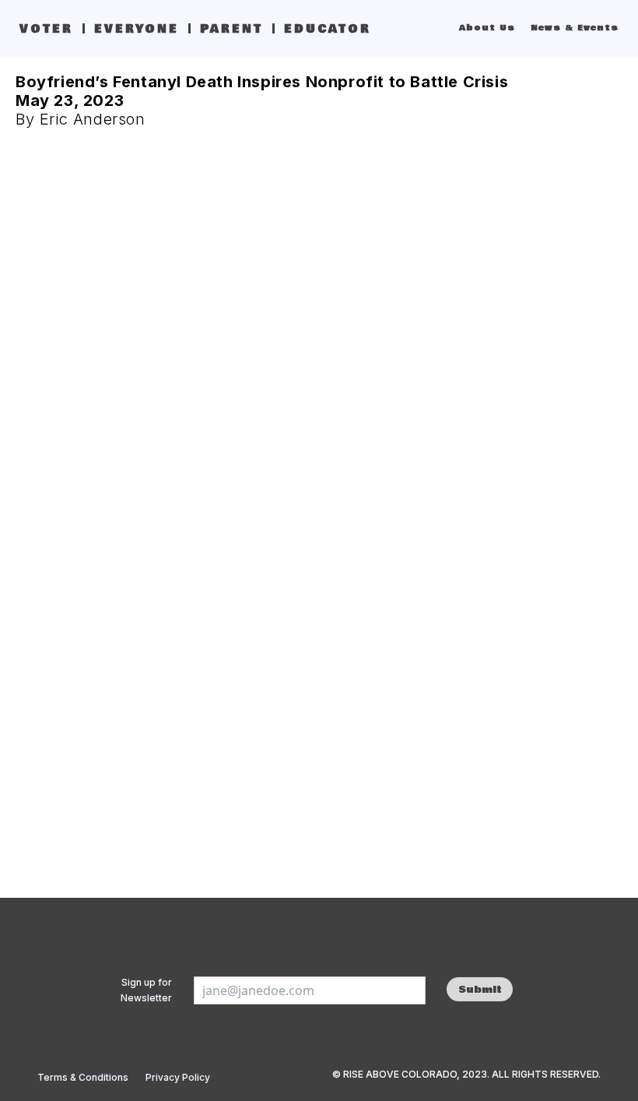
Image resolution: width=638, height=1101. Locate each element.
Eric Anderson (92, 119)
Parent (231, 28)
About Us (487, 28)
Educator (327, 28)
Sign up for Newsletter (146, 990)
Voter (46, 28)
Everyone (136, 28)
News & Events (575, 28)
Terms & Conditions (82, 1077)
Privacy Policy (177, 1077)
